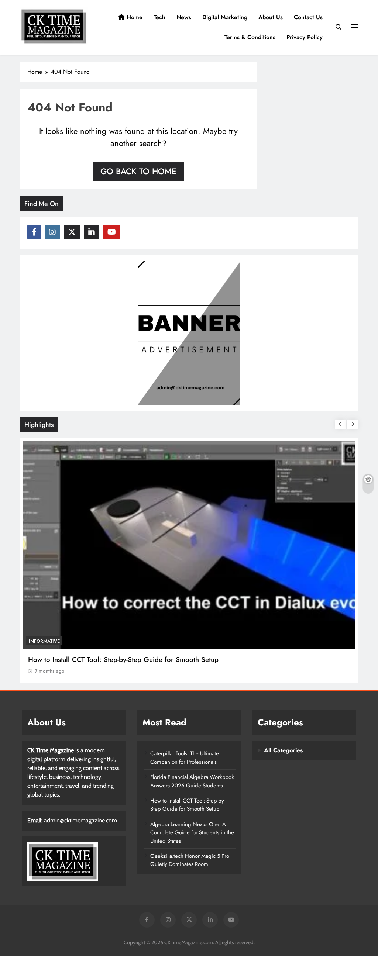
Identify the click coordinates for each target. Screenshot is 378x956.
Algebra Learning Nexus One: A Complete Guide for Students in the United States (192, 832)
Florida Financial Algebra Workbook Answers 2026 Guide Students (192, 781)
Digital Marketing (224, 17)
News (183, 17)
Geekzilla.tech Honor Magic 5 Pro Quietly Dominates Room (189, 860)
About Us (270, 17)
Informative (44, 641)
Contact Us (308, 17)
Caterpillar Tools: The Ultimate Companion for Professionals (184, 757)
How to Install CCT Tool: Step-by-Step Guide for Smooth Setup (123, 660)
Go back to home (138, 171)
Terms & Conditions (249, 37)
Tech (159, 17)
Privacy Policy (304, 37)
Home (133, 17)
